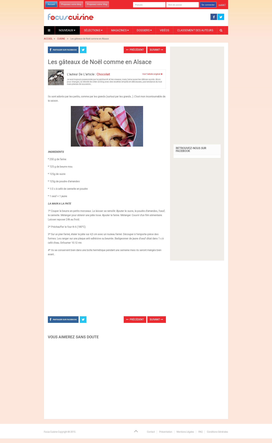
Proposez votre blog (71, 4)
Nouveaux (66, 30)
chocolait (103, 74)
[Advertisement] (107, 378)
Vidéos (164, 30)
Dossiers (143, 30)
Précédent (136, 49)
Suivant (155, 49)
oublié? (222, 4)
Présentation (165, 432)
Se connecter (208, 4)
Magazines (119, 30)
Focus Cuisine (50, 432)
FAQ (200, 432)
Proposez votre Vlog (97, 4)
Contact (151, 432)
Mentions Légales (185, 432)
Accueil (51, 4)
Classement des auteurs (195, 30)
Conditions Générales (217, 432)
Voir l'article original (151, 74)
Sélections (92, 30)
